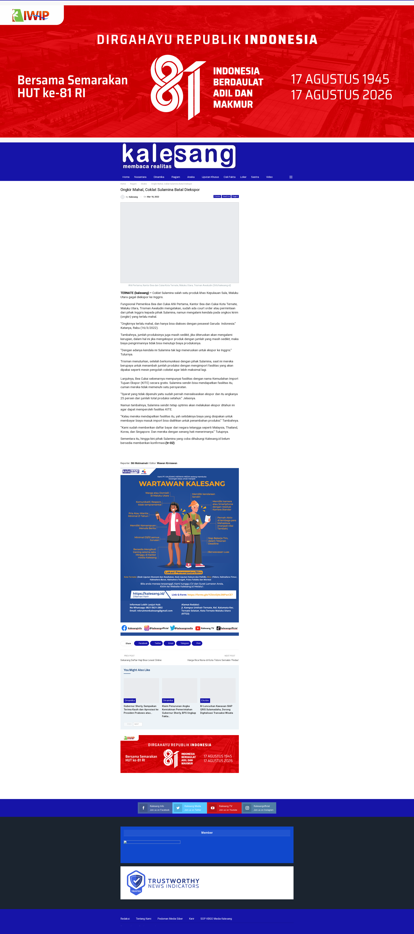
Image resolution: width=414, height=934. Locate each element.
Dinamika (159, 177)
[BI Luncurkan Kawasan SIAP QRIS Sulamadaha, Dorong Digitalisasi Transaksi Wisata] (218, 690)
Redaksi (125, 918)
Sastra (255, 177)
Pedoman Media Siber (170, 918)
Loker (243, 177)
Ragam (175, 177)
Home (126, 177)
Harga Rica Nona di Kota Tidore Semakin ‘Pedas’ (213, 660)
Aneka (191, 177)
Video (269, 177)
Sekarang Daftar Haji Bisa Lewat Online (141, 660)
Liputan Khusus (210, 177)
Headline (226, 196)
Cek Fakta (229, 177)
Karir (191, 918)
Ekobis (217, 196)
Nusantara (140, 177)
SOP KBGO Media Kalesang (216, 918)
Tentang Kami (143, 918)
